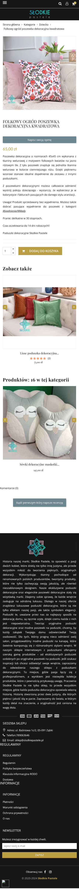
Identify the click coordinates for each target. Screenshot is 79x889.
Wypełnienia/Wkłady (14, 211)
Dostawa (8, 779)
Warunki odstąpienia (15, 807)
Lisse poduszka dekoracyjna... (39, 353)
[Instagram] (50, 871)
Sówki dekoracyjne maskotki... (39, 464)
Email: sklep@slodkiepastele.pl (25, 740)
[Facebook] (45, 871)
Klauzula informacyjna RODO (20, 774)
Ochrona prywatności (15, 813)
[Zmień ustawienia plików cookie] (5, 883)
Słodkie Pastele (47, 878)
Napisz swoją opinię (39, 140)
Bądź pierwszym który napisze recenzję (39, 502)
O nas (6, 818)
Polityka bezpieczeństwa (17, 768)
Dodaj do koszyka (43, 251)
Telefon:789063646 (17, 735)
